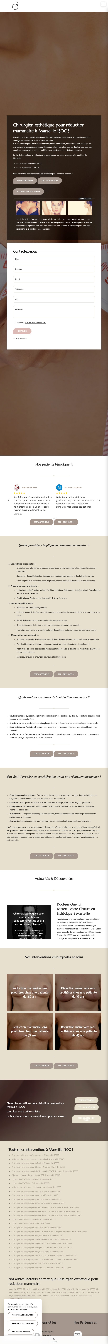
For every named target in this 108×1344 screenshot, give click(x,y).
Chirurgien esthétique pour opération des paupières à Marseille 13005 (41, 1268)
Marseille (70, 1292)
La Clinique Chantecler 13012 (62, 1296)
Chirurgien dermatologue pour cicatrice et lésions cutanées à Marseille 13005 (44, 1260)
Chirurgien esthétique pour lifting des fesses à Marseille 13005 (38, 1167)
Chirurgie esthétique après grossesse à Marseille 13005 (35, 1155)
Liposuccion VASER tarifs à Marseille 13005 (30, 1183)
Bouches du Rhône (90, 1292)
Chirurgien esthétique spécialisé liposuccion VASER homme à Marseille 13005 (45, 1207)
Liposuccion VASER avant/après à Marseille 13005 (33, 1179)
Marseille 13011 (59, 1289)
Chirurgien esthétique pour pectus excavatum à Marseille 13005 (38, 1203)
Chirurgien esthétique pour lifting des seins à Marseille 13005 (37, 1235)
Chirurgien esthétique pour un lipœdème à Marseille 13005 (36, 1191)
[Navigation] (103, 4)
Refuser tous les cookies (23, 1323)
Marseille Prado (59, 1292)
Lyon (39, 1296)
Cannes (45, 1296)
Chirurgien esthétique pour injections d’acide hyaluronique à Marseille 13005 (43, 1255)
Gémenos (16, 1296)
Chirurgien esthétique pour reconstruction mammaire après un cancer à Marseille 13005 (49, 1231)
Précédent (12, 922)
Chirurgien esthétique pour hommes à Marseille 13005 (34, 1195)
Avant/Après (47, 1332)
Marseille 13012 (44, 1289)
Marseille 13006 (88, 1289)
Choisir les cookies (21, 1332)
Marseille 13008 (30, 1289)
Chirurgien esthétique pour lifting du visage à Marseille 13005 (37, 1251)
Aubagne (24, 1292)
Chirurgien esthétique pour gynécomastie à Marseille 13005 (36, 1199)
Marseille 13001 (15, 1289)
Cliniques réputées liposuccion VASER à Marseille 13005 (35, 1175)
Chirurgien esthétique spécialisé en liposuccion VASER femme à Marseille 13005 (46, 1211)
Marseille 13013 (73, 1289)
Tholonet (40, 1292)
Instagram (46, 1335)
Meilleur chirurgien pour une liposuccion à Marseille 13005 (36, 1187)
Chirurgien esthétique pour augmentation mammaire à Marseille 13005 (41, 1243)
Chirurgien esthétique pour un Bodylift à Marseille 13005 (35, 1163)
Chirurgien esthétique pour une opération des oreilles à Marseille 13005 (41, 1248)
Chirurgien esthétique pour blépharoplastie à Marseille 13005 (37, 1263)
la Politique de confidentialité (35, 323)
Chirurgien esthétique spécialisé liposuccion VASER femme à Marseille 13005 (44, 1171)
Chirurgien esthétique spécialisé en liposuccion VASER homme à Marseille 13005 (46, 1215)
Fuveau (48, 1292)
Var (10, 1296)
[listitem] (54, 1340)
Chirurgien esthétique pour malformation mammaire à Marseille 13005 (41, 1239)
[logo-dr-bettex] (15, 6)
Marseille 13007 (29, 1296)
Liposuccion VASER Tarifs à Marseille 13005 (30, 1223)
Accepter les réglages (22, 1315)
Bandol (78, 1292)
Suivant (45, 922)
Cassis (32, 1292)
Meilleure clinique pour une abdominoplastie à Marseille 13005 (37, 1159)
